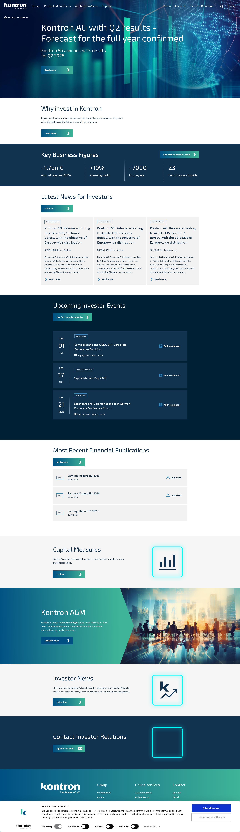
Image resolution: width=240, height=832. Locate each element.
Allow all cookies (211, 808)
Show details (150, 826)
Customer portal (143, 792)
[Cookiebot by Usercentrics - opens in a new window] (23, 826)
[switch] (85, 826)
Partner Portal (142, 797)
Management (104, 792)
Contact (177, 792)
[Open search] (222, 6)
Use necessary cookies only (211, 817)
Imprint (101, 797)
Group (102, 785)
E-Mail (176, 797)
